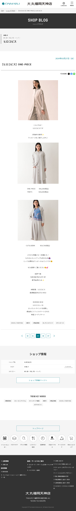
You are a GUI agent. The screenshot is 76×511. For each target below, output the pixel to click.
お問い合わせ (59, 461)
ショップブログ (10, 11)
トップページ (38, 428)
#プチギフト (38, 405)
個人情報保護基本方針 (61, 476)
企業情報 (6, 461)
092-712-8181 (38, 501)
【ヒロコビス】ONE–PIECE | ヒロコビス (30, 11)
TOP (2, 11)
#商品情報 (36, 323)
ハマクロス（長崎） (35, 470)
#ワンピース (60, 323)
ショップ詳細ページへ (38, 380)
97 (48, 336)
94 (33, 336)
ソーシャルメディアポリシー (63, 473)
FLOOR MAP (68, 366)
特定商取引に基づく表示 (62, 479)
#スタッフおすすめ (17, 323)
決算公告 (5, 464)
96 (43, 336)
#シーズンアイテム (20, 401)
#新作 (28, 323)
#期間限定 (8, 401)
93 (27, 336)
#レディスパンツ (48, 323)
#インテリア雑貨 (34, 401)
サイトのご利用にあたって (63, 464)
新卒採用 (5, 472)
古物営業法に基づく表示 (62, 483)
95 (38, 336)
